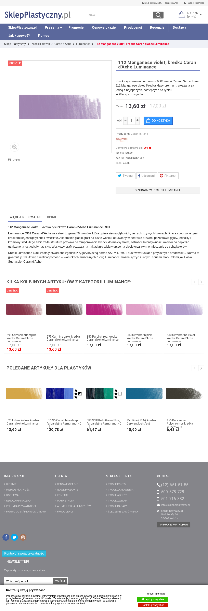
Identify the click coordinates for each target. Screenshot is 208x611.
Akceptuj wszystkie (152, 599)
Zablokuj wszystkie (153, 605)
